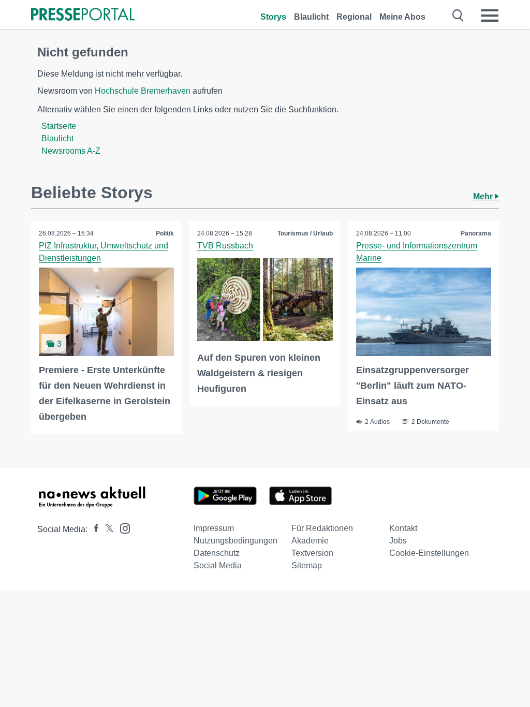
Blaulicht (311, 16)
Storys (273, 16)
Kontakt (403, 528)
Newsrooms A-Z (70, 150)
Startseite (58, 126)
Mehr (484, 196)
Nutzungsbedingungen (235, 540)
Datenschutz (217, 553)
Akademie (310, 540)
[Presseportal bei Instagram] (122, 527)
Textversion (312, 553)
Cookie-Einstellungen (429, 553)
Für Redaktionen (322, 528)
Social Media (218, 565)
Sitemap (306, 565)
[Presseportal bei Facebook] (93, 529)
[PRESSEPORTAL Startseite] (83, 15)
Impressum (214, 528)
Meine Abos (402, 16)
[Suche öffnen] (458, 15)
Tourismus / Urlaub (305, 233)
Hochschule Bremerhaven (142, 90)
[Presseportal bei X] (106, 529)
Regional (354, 16)
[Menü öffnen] (489, 15)
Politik (165, 233)
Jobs (398, 540)
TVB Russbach (225, 245)
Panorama (476, 233)
